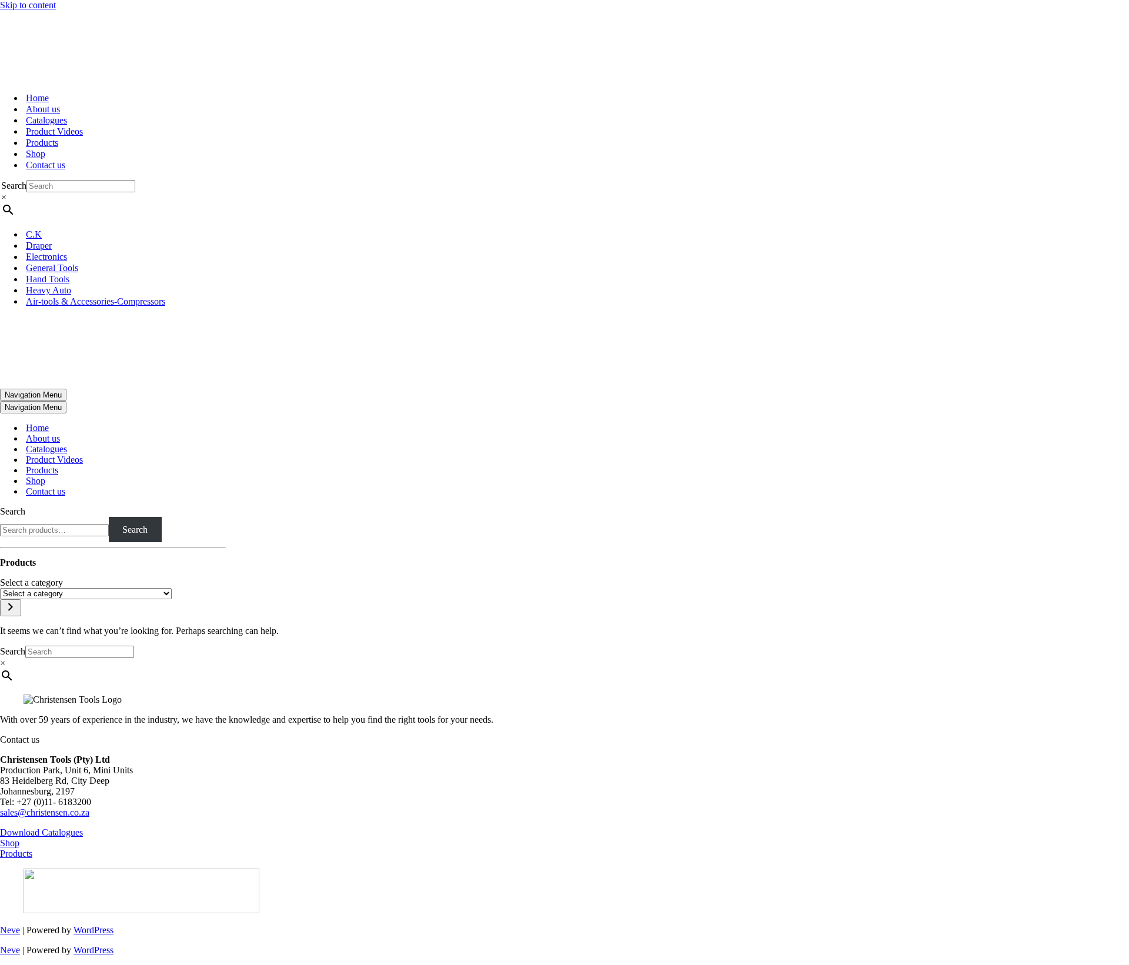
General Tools (52, 268)
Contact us (45, 165)
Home (37, 98)
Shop (35, 154)
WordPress (93, 930)
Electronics (46, 257)
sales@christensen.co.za (44, 812)
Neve (10, 930)
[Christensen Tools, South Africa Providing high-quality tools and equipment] (564, 47)
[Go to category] (10, 607)
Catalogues (46, 120)
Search (13, 186)
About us (43, 109)
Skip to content (28, 5)
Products (42, 143)
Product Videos (54, 131)
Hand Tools (47, 279)
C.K (34, 234)
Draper (39, 246)
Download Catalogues (41, 832)
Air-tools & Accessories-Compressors (95, 301)
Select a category (31, 582)
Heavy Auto (48, 290)
